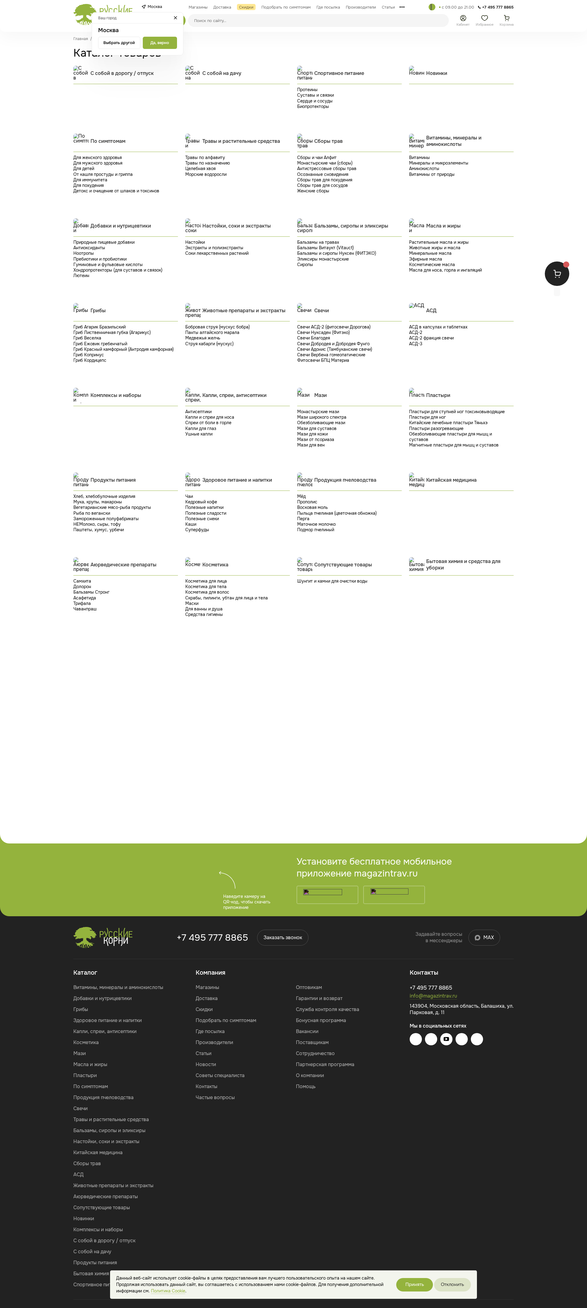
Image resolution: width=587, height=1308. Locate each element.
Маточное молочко (316, 524)
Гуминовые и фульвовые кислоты (108, 264)
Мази (79, 1053)
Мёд (301, 496)
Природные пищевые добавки (104, 242)
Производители (214, 1042)
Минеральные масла (430, 253)
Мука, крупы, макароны (97, 502)
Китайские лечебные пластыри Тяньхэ (448, 422)
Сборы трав (87, 1163)
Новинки (83, 1218)
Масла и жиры (90, 1064)
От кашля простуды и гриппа (103, 174)
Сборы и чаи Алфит (317, 157)
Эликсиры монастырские (323, 259)
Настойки (195, 242)
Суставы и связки (315, 95)
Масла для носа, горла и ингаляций (445, 270)
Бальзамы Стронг (91, 592)
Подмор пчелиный (315, 529)
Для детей (83, 168)
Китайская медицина (98, 1152)
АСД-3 (415, 343)
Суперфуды (197, 529)
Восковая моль (312, 507)
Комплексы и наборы (98, 1229)
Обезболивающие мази (321, 422)
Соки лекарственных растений (217, 253)
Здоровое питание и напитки (107, 1020)
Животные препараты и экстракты (113, 1185)
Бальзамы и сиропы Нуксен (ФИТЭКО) (336, 253)
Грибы (80, 1009)
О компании (310, 1075)
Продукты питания (95, 1262)
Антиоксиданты (89, 247)
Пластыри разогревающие (436, 428)
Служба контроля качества (327, 1009)
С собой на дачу (92, 1251)
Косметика (86, 1042)
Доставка (207, 998)
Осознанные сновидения (322, 174)
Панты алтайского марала (212, 332)
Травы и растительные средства (111, 1119)
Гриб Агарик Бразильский (99, 327)
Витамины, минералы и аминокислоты (118, 987)
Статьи (204, 1053)
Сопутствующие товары (101, 1207)
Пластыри (85, 1075)
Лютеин (81, 275)
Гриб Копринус (88, 355)
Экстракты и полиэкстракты (214, 247)
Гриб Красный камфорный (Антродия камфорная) (123, 349)
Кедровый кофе (201, 502)
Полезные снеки (202, 518)
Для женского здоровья (97, 157)
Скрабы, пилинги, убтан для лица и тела (226, 598)
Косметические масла (432, 264)
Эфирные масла (425, 259)
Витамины (419, 157)
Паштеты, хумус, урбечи (98, 529)
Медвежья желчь (202, 338)
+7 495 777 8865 (212, 937)
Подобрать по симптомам (226, 1020)
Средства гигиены (204, 614)
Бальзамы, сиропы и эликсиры (109, 1130)
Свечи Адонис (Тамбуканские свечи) (334, 349)
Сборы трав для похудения (324, 180)
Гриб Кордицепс (89, 360)
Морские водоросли (206, 174)
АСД (78, 1174)
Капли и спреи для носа (209, 417)
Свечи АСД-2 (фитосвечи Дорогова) (334, 327)
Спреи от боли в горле (208, 422)
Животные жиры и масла (434, 247)
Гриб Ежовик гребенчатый (100, 343)
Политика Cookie (168, 1291)
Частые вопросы (215, 1097)
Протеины (307, 89)
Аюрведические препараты (105, 1196)
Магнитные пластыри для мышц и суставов (454, 445)
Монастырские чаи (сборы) (325, 163)
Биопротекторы (313, 106)
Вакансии (307, 1031)
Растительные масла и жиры (439, 242)
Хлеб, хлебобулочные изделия (104, 496)
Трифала (82, 603)
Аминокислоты (424, 168)
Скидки (204, 1009)
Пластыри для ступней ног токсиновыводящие (457, 411)
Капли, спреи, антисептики (105, 1031)
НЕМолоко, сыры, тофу (97, 524)
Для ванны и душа (204, 609)
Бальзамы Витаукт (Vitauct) (325, 247)
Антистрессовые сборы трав (326, 168)
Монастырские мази (318, 411)
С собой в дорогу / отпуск (104, 1240)
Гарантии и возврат (319, 998)
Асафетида (84, 598)
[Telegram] (432, 7)
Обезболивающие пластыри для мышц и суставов (450, 436)
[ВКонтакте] (431, 1039)
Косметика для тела (206, 586)
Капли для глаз (200, 428)
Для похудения (88, 185)
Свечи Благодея (313, 338)
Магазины (207, 987)
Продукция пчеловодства (103, 1097)
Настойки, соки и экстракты (106, 1141)
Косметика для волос (207, 592)
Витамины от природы (432, 174)
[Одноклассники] (462, 1039)
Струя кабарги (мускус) (209, 343)
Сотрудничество (315, 1053)
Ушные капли (198, 434)
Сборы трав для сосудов (322, 185)
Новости (206, 1064)
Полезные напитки (204, 507)
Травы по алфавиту (205, 157)
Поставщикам (312, 1042)
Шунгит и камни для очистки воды (332, 581)
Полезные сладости (205, 513)
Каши (190, 524)
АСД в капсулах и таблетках (438, 327)
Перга (303, 518)
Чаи (189, 496)
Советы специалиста (220, 1075)
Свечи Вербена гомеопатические (331, 355)
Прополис (307, 502)
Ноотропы (83, 253)
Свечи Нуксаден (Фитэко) (323, 332)
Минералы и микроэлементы (438, 163)
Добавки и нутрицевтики (102, 998)
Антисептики (198, 411)
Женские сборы (313, 191)
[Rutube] (477, 1039)
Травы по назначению (207, 163)
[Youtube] (446, 1039)
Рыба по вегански (91, 513)
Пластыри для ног (427, 417)
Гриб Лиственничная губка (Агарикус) (112, 332)
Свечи (80, 1108)
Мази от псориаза (315, 439)
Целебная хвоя (200, 168)
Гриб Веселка (87, 338)
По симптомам (90, 1086)
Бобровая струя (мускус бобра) (217, 327)
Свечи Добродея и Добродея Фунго (333, 343)
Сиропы (305, 264)
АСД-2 (415, 332)
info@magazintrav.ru (433, 996)
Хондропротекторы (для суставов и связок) (117, 270)
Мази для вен (311, 445)
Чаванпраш (85, 609)
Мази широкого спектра (321, 417)
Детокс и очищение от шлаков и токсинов (116, 191)
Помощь (306, 1086)
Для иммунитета (90, 180)
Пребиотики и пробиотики (100, 259)
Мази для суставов (317, 428)
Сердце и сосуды (315, 101)
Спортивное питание (98, 1284)
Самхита (82, 581)
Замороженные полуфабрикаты (106, 518)
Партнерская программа (325, 1064)
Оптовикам (309, 987)
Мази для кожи (312, 434)
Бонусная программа (321, 1020)
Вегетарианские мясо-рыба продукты (112, 507)
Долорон (82, 586)
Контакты (206, 1086)
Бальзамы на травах (318, 242)
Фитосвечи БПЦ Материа (323, 360)
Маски (191, 603)
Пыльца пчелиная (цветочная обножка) (337, 513)
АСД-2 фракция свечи (431, 338)
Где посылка (210, 1031)
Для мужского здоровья (97, 163)
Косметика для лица (206, 581)
